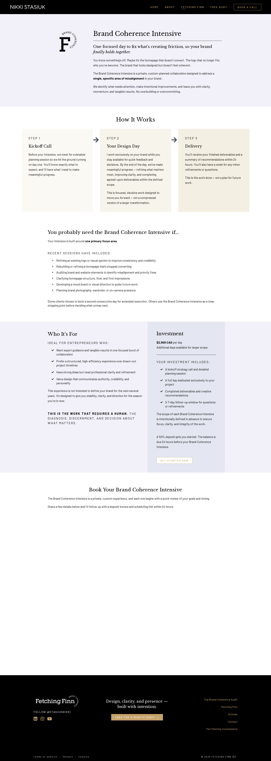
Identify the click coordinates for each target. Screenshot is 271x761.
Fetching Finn (229, 707)
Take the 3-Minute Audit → (137, 717)
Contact (232, 721)
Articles (232, 714)
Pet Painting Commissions (221, 729)
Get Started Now (174, 460)
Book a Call (248, 7)
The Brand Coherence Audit (220, 699)
